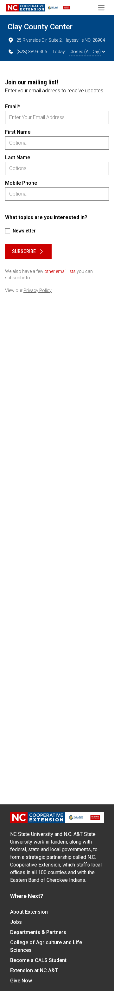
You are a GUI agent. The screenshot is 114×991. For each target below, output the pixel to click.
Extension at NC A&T (34, 970)
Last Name (17, 157)
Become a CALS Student (38, 960)
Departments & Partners (38, 932)
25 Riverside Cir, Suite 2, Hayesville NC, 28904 (60, 40)
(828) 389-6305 (31, 51)
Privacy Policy (37, 290)
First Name (17, 132)
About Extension (29, 912)
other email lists (60, 271)
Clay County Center (40, 26)
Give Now (21, 981)
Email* (12, 106)
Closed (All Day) (85, 51)
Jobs (16, 922)
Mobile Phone (21, 183)
